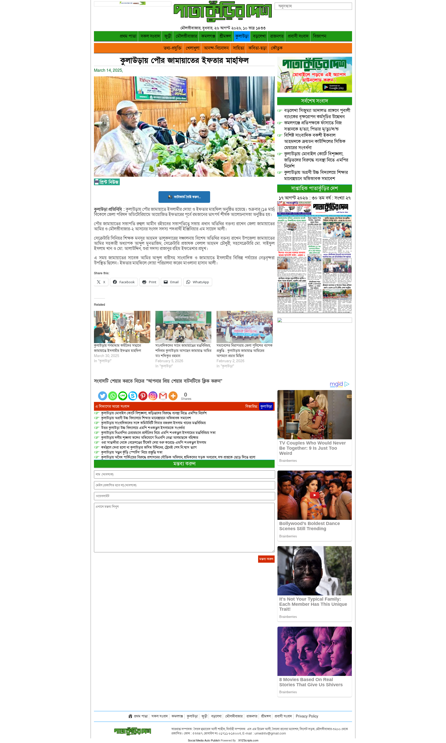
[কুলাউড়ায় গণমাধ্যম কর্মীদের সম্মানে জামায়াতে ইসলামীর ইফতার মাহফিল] (122, 327)
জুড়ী (167, 36)
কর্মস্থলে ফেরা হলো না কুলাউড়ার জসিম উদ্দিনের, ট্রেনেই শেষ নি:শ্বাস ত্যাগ (149, 447)
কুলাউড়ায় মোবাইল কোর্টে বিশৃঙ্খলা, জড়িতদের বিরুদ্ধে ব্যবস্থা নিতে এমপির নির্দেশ (154, 413)
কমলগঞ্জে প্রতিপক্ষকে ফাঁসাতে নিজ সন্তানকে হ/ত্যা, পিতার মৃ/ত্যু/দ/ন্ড (313, 126)
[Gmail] (163, 392)
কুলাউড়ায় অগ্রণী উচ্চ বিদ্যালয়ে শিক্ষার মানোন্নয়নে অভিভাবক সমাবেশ (146, 418)
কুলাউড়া (242, 36)
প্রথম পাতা (128, 36)
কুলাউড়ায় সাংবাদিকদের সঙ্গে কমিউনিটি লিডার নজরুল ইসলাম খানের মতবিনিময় (153, 423)
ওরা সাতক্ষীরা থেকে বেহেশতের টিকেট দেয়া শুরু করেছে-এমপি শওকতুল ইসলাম (153, 442)
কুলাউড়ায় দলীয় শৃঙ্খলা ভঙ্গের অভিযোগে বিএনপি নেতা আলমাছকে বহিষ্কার (149, 437)
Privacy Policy (307, 716)
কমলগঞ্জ (208, 36)
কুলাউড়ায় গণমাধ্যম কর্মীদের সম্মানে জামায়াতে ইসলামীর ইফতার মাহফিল (117, 348)
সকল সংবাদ (150, 36)
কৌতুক (277, 48)
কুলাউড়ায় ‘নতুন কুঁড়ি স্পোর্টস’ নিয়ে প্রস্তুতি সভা (131, 452)
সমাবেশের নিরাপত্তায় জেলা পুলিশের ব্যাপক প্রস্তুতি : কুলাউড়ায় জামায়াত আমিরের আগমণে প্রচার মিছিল (245, 350)
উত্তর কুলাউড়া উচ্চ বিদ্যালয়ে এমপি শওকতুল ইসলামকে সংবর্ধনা (143, 427)
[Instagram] (152, 392)
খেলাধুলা (193, 48)
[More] (173, 392)
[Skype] (132, 392)
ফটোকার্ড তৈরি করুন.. (187, 197)
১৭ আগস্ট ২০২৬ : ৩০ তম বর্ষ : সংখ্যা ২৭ (315, 198)
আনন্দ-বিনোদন (216, 48)
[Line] (122, 392)
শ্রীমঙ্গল (225, 36)
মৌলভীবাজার (186, 36)
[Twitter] (102, 392)
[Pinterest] (142, 392)
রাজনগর (276, 36)
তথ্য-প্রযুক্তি (172, 48)
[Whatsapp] (112, 392)
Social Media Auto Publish (204, 740)
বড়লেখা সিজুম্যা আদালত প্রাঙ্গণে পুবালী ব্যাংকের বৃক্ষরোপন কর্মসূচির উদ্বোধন (317, 114)
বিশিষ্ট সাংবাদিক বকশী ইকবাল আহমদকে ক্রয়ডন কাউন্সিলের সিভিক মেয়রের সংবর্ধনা (314, 141)
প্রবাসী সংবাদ (298, 36)
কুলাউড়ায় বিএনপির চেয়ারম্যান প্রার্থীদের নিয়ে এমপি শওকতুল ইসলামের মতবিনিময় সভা (158, 432)
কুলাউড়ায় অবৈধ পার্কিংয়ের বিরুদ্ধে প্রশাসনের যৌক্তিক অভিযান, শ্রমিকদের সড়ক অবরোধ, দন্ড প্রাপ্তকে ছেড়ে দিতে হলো (178, 457)
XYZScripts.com (248, 740)
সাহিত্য (238, 48)
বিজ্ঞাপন (319, 36)
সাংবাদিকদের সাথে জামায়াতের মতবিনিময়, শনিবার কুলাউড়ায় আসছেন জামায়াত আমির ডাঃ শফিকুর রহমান (183, 350)
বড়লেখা (259, 36)
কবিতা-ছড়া (258, 48)
